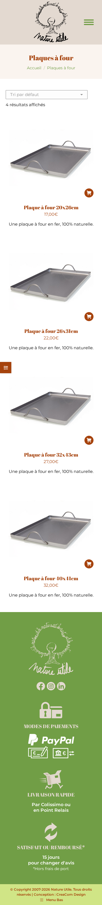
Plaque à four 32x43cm (51, 454)
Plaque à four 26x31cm (51, 331)
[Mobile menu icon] (88, 22)
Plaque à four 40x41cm (51, 578)
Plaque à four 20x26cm (51, 207)
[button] (89, 192)
